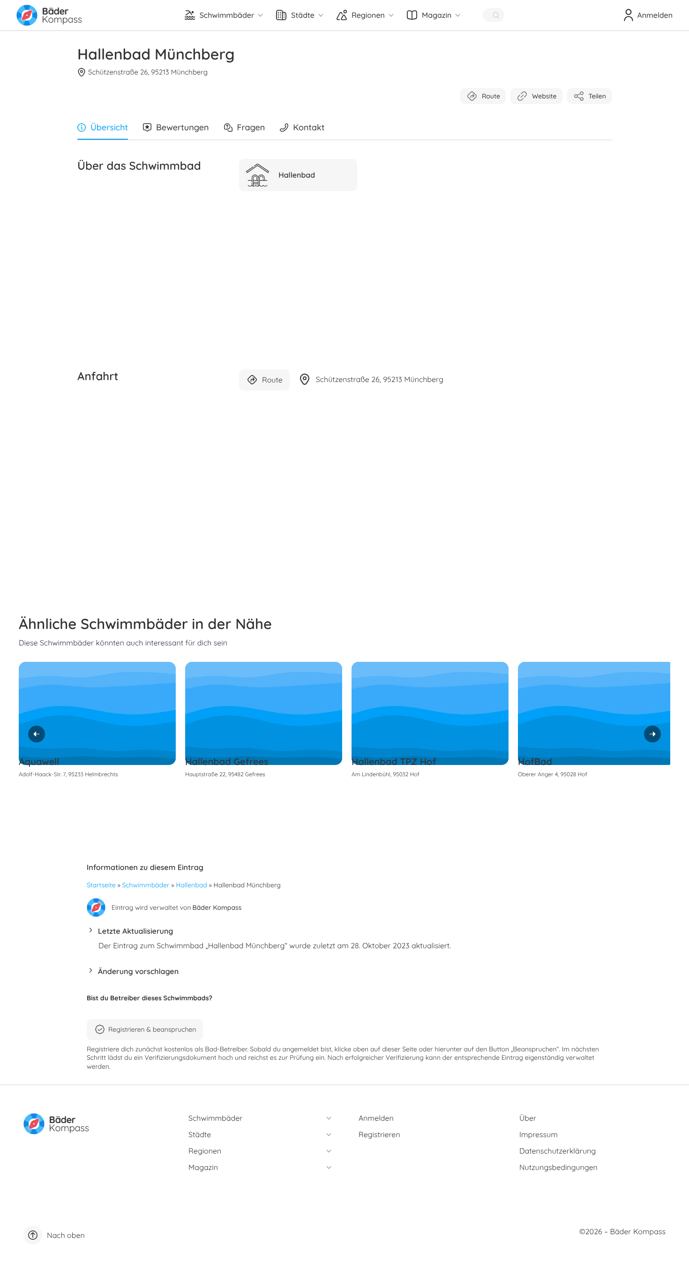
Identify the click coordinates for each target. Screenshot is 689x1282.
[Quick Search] (493, 15)
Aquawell (39, 761)
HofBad (535, 761)
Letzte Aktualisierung (135, 931)
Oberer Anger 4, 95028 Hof (552, 774)
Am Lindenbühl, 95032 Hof (385, 774)
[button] (344, 933)
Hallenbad (191, 885)
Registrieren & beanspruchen (152, 1029)
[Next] (652, 734)
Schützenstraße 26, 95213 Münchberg (148, 71)
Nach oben (66, 1235)
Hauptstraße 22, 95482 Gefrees (225, 774)
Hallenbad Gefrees (227, 761)
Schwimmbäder (146, 885)
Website (544, 96)
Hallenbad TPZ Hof (394, 761)
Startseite (101, 885)
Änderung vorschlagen (138, 971)
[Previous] (36, 734)
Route (491, 96)
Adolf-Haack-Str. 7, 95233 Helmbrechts (68, 774)
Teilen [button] (597, 96)
